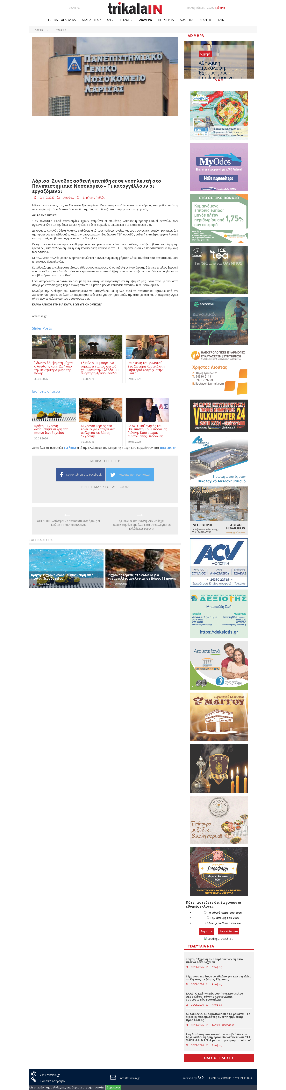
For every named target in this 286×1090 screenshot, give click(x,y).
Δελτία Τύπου (91, 20)
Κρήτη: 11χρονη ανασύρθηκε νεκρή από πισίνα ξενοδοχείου (62, 577)
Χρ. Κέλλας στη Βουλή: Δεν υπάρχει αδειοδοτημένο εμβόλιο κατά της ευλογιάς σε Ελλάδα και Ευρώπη (141, 524)
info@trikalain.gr (130, 1078)
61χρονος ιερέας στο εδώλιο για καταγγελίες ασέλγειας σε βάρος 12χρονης (141, 577)
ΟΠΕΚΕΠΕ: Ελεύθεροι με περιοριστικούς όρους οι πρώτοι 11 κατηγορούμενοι (68, 523)
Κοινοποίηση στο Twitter (134, 474)
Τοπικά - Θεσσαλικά (223, 1025)
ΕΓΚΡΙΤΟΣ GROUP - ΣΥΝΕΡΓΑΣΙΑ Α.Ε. (231, 1078)
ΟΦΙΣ (110, 20)
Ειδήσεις (70, 448)
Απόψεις (206, 20)
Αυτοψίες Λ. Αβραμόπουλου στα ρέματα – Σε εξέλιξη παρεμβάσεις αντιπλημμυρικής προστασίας (218, 1017)
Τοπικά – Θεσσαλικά (62, 20)
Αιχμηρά (145, 20)
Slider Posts (42, 328)
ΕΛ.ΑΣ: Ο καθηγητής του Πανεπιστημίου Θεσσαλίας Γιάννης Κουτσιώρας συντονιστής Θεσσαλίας (214, 996)
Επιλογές (126, 20)
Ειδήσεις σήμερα (46, 391)
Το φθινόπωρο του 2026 (224, 912)
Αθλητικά (186, 20)
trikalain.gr (167, 448)
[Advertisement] (105, 147)
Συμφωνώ (113, 1087)
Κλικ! (221, 20)
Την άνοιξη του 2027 (224, 918)
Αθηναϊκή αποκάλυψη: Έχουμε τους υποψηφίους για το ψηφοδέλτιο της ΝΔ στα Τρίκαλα (221, 74)
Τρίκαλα (220, 8)
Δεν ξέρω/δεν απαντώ (224, 923)
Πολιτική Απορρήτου (53, 1081)
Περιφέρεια (166, 20)
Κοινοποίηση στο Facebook (84, 474)
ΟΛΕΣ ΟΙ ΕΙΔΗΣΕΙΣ (219, 1058)
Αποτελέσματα (228, 931)
